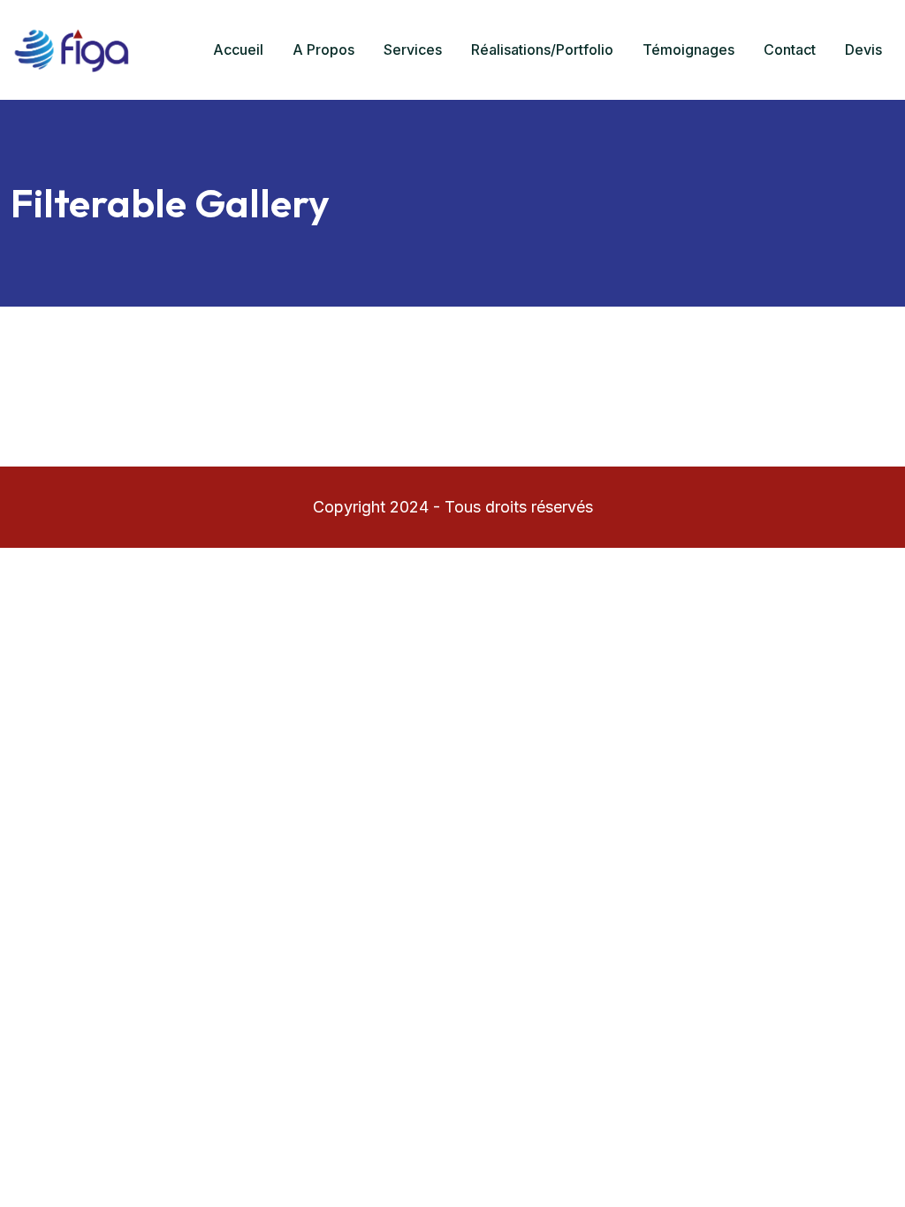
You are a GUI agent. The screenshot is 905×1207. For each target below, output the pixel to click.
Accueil (238, 49)
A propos (323, 49)
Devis (863, 49)
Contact (790, 49)
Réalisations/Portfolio (542, 49)
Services (413, 49)
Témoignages (688, 49)
